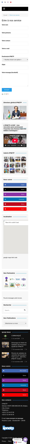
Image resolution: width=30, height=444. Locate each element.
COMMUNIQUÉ (16, 335)
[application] (15, 140)
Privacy (4, 441)
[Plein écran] (24, 145)
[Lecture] (5, 145)
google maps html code (10, 257)
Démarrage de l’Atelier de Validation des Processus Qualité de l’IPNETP (19, 344)
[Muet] (21, 145)
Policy (9, 441)
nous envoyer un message (14, 418)
